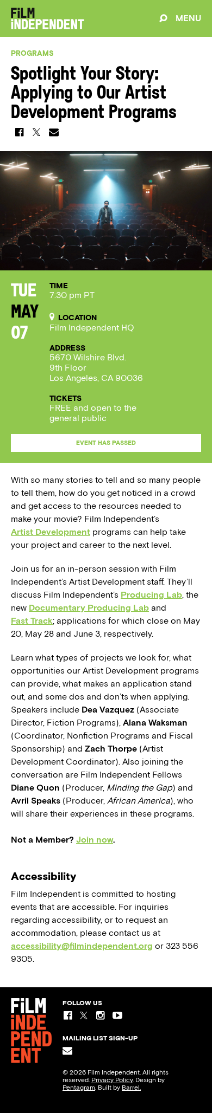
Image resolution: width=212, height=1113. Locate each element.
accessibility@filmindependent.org (82, 946)
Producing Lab (151, 595)
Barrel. (131, 1087)
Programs (32, 53)
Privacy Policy (112, 1080)
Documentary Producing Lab (89, 608)
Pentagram (79, 1087)
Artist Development (50, 532)
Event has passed (106, 443)
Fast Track (32, 621)
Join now (94, 839)
